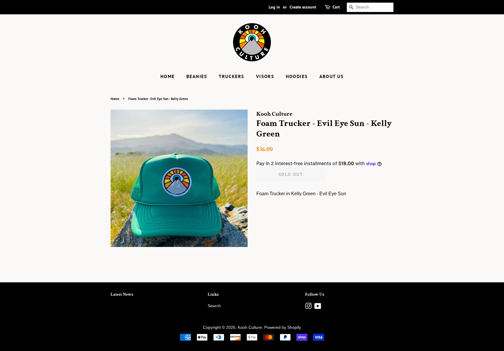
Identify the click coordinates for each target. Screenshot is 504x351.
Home (167, 76)
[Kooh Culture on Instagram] (308, 307)
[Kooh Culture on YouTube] (317, 307)
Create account (303, 7)
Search (214, 306)
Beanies (196, 76)
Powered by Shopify (282, 327)
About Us (331, 76)
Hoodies (296, 76)
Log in (274, 7)
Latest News (122, 294)
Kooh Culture (250, 327)
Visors (265, 76)
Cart (336, 7)
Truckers (231, 76)
